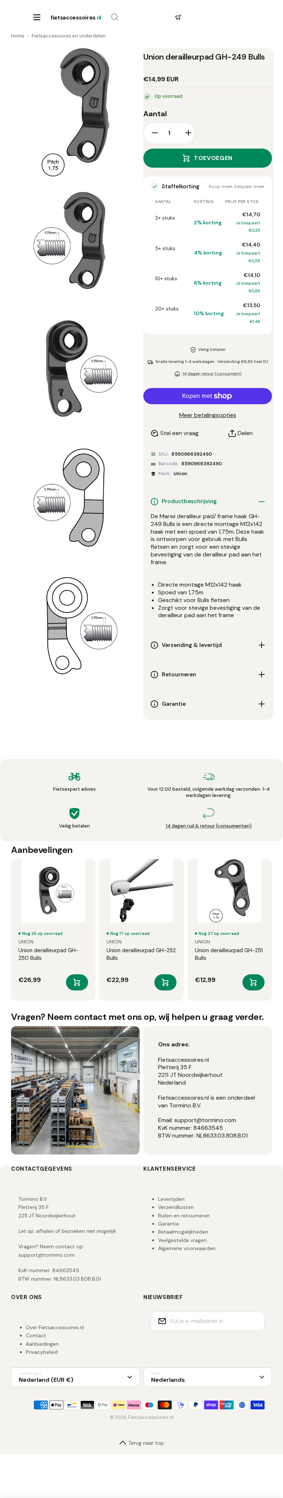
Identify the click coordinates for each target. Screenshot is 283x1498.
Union (180, 473)
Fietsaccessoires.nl (151, 1417)
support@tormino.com (46, 1255)
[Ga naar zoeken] (115, 18)
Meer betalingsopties (207, 415)
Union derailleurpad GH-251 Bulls (229, 954)
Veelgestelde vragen (182, 1240)
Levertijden (171, 1199)
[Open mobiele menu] (37, 18)
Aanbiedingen (42, 1344)
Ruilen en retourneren (184, 1215)
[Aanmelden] (254, 1321)
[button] (178, 18)
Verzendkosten (176, 1207)
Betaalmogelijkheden (183, 1231)
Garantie (168, 1223)
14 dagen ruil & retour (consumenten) (209, 826)
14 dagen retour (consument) (211, 373)
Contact (36, 1335)
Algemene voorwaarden (187, 1248)
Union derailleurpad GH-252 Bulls (141, 954)
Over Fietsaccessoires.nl (55, 1327)
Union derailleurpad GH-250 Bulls (48, 954)
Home (17, 36)
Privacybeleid (42, 1352)
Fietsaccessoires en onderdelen (69, 36)
